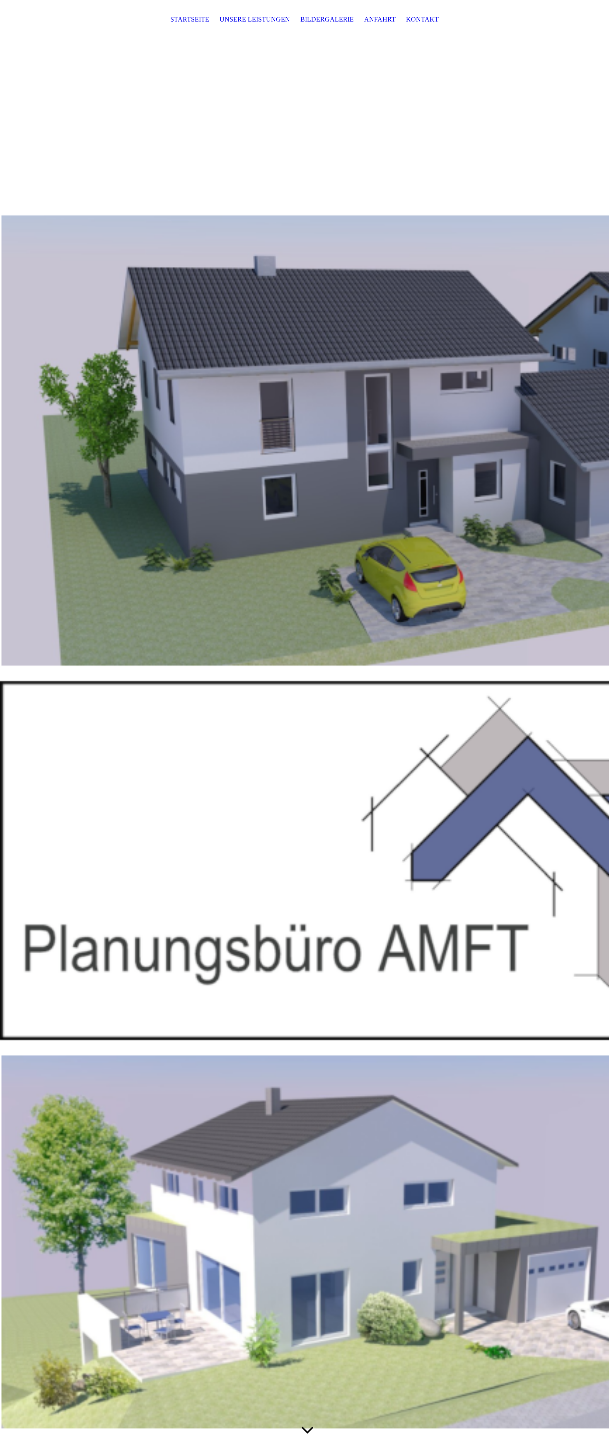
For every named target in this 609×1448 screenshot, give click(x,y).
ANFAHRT (380, 19)
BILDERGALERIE (327, 19)
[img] (304, 724)
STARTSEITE (189, 19)
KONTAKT (422, 19)
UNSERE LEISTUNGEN (255, 19)
